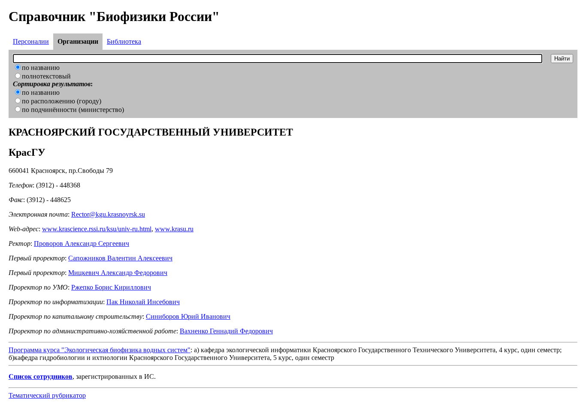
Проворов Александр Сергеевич (81, 243)
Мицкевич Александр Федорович (117, 272)
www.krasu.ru (174, 229)
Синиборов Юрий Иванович (188, 316)
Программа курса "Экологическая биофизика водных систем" (99, 350)
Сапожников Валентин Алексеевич (120, 258)
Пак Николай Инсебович (143, 301)
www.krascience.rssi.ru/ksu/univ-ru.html (96, 229)
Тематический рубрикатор (47, 395)
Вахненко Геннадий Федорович (226, 331)
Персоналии (31, 41)
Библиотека (124, 41)
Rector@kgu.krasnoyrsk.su (108, 214)
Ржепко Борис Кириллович (111, 287)
